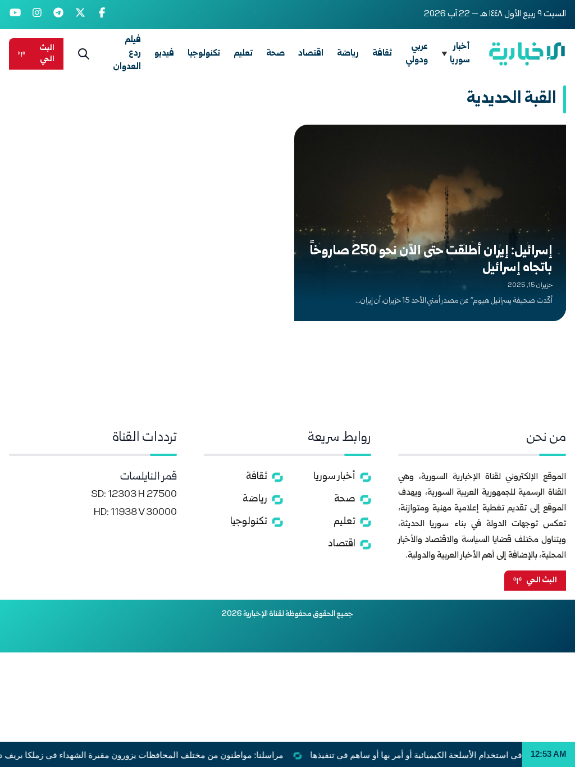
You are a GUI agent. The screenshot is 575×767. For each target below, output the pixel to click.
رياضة (348, 53)
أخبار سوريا (460, 53)
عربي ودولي (416, 53)
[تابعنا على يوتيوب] (15, 14)
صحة (275, 53)
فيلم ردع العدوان (127, 54)
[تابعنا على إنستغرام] (37, 14)
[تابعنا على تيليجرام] (58, 14)
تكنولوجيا (204, 53)
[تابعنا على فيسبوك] (101, 14)
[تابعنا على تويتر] (80, 14)
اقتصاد (310, 53)
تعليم (243, 53)
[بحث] (83, 54)
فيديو (164, 53)
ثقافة (382, 53)
